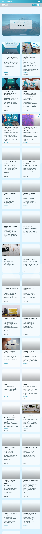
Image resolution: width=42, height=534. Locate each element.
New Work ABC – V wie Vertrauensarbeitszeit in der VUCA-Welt (10, 226)
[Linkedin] (39, 1)
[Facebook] (35, 1)
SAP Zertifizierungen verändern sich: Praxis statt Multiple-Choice (10, 93)
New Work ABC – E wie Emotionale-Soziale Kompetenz (9, 482)
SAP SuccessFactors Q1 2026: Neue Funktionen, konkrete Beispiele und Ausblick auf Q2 (11, 57)
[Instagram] (37, 1)
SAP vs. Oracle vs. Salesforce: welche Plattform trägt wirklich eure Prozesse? (11, 129)
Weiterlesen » (6, 72)
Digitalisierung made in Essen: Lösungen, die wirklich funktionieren (30, 129)
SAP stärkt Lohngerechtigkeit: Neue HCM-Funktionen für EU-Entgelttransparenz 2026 (30, 93)
